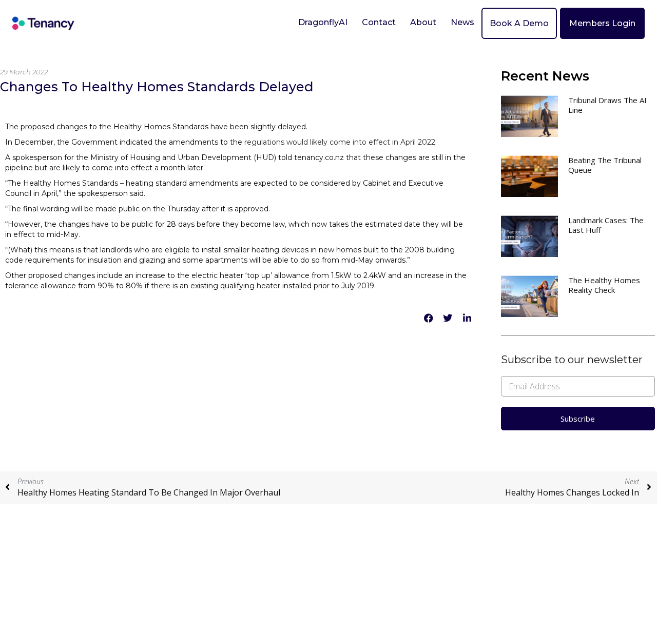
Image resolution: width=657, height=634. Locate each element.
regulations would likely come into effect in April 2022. (340, 142)
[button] (428, 318)
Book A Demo (519, 23)
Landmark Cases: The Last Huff (606, 225)
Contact (379, 22)
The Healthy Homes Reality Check (604, 285)
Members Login (602, 23)
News (462, 22)
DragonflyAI (322, 22)
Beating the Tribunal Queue (605, 165)
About (423, 22)
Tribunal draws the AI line (607, 105)
